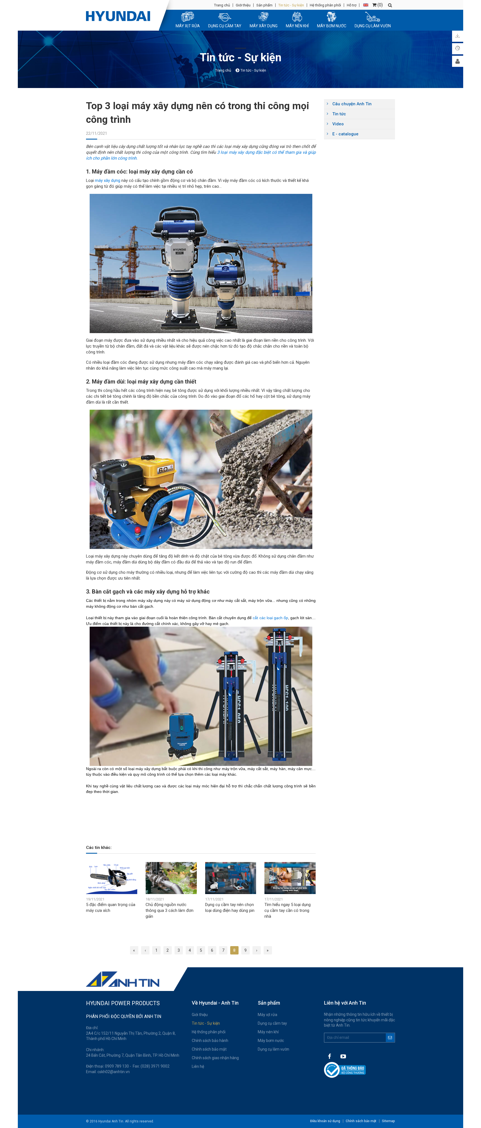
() (379, 5)
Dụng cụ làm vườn (273, 1049)
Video (338, 123)
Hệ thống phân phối (325, 5)
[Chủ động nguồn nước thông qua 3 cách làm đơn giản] (171, 878)
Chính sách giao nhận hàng (215, 1058)
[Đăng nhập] (457, 61)
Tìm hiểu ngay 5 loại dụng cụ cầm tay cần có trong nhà (287, 910)
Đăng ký (390, 1037)
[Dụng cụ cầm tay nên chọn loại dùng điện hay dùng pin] (230, 878)
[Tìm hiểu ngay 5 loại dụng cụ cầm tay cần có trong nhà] (290, 878)
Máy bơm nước (271, 1040)
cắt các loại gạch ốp (270, 618)
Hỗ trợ (351, 5)
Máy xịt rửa (267, 1014)
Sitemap (388, 1121)
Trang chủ (222, 5)
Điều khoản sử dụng (325, 1121)
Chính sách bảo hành (210, 1040)
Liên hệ (198, 1066)
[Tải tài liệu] (457, 36)
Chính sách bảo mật (209, 1049)
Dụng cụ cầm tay (272, 1023)
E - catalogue (345, 133)
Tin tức (339, 113)
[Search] (390, 5)
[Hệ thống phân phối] (457, 48)
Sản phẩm (264, 5)
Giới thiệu (243, 5)
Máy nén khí (268, 1032)
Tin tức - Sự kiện (291, 5)
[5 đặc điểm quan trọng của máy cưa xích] (111, 878)
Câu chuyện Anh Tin (352, 103)
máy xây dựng (107, 180)
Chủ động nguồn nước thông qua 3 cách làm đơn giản (169, 910)
